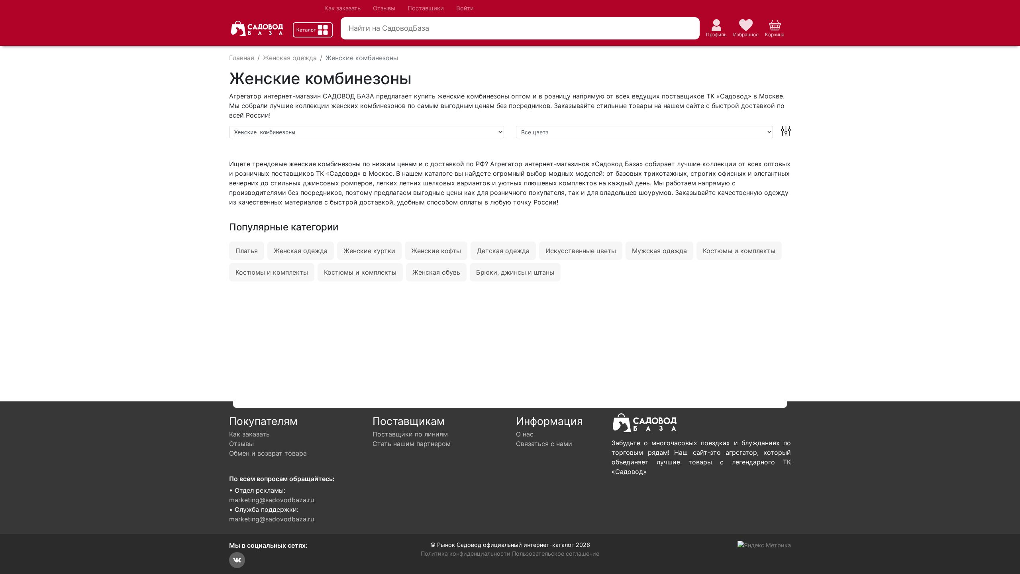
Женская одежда (301, 251)
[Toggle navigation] (312, 30)
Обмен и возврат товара (268, 453)
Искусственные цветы (580, 251)
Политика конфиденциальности (465, 553)
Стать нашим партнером (412, 444)
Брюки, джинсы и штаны (515, 272)
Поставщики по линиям (410, 434)
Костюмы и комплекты (739, 251)
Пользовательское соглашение (555, 553)
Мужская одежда (659, 251)
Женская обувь (436, 272)
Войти (465, 8)
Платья (246, 251)
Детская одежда (503, 251)
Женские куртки (369, 251)
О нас (525, 434)
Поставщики (426, 8)
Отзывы (384, 8)
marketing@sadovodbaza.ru (271, 500)
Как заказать (342, 8)
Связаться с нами (544, 444)
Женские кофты (436, 251)
